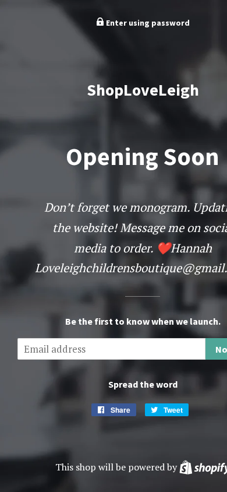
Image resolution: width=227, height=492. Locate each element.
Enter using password (147, 22)
